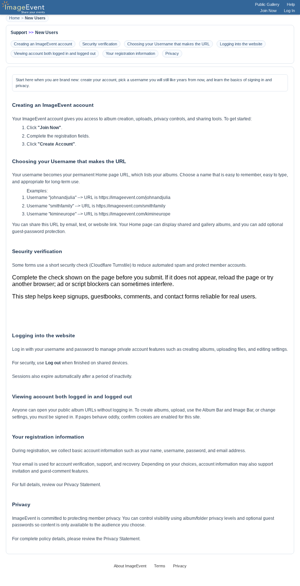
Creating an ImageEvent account (43, 44)
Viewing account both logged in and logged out (54, 53)
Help (291, 4)
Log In (289, 10)
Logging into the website (241, 44)
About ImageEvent (130, 566)
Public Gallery (267, 4)
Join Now (268, 10)
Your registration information (130, 53)
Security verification (99, 44)
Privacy (172, 53)
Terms (159, 566)
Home (14, 18)
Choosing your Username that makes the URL (168, 44)
